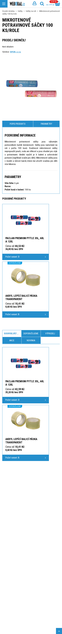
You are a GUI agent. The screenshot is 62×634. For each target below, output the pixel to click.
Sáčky (20, 11)
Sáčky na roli (31, 11)
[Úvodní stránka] (17, 4)
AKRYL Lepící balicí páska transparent (21, 297)
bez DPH (49, 5)
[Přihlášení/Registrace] (34, 4)
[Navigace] (4, 4)
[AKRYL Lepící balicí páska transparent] (26, 277)
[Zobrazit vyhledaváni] (42, 4)
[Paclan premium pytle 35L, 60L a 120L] (26, 220)
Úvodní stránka (8, 11)
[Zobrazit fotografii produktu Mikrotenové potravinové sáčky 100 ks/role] (31, 88)
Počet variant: (12, 256)
